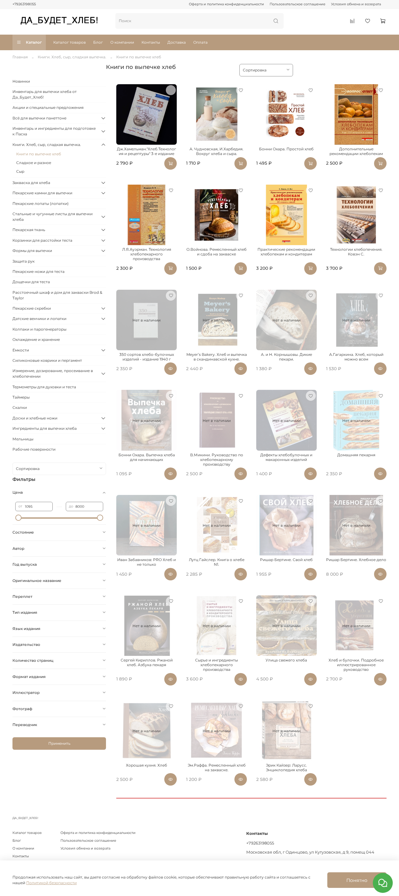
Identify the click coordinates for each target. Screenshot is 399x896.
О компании (122, 42)
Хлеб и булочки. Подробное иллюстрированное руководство (356, 665)
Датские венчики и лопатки (39, 318)
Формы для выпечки (32, 250)
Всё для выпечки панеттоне (39, 118)
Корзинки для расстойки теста (42, 240)
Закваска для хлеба (31, 182)
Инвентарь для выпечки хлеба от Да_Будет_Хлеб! (44, 94)
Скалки (19, 407)
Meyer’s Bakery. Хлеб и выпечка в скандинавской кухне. (216, 356)
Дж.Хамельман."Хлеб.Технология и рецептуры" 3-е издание (146, 151)
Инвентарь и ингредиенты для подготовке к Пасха (54, 131)
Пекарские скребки (31, 308)
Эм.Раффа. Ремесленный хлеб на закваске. (217, 767)
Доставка (176, 42)
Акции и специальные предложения (48, 107)
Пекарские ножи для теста (38, 271)
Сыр (20, 171)
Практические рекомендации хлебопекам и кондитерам (286, 251)
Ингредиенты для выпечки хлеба (44, 428)
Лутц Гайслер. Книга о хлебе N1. (216, 562)
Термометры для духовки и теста (44, 387)
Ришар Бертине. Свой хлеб (286, 559)
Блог (98, 42)
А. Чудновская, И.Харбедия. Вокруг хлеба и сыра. (216, 151)
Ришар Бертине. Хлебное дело (356, 559)
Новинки (21, 81)
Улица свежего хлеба (286, 660)
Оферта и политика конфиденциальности (226, 4)
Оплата (200, 42)
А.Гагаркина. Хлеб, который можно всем (356, 356)
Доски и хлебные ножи (34, 418)
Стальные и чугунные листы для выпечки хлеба (52, 216)
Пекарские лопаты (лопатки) (40, 203)
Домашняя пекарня (356, 455)
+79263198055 (24, 4)
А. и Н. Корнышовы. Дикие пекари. (286, 356)
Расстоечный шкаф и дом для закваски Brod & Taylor (57, 295)
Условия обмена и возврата (356, 4)
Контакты (151, 42)
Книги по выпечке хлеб (38, 154)
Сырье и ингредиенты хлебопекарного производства (216, 665)
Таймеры (21, 397)
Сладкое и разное (33, 162)
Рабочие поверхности (33, 449)
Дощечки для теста (31, 281)
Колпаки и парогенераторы (39, 329)
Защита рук (23, 261)
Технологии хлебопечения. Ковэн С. (356, 251)
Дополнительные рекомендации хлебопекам (356, 151)
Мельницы (22, 439)
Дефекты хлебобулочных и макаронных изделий (286, 457)
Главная (20, 57)
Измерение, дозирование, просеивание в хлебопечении (52, 373)
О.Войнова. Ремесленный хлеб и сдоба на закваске (216, 251)
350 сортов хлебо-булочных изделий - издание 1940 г (146, 356)
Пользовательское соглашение (297, 4)
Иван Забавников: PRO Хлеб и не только (146, 562)
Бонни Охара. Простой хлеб (286, 149)
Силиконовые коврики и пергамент (47, 360)
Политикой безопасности (51, 882)
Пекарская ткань (28, 229)
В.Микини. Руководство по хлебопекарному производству (216, 460)
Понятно (357, 880)
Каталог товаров (69, 42)
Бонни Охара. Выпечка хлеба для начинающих (146, 457)
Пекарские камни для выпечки (42, 193)
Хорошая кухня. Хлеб (146, 765)
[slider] (18, 517)
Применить (59, 743)
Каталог (34, 42)
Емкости (20, 350)
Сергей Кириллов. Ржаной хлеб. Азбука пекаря (147, 662)
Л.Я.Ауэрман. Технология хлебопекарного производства (146, 254)
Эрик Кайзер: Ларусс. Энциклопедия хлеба (286, 767)
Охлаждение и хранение (36, 339)
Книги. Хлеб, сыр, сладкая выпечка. (72, 57)
